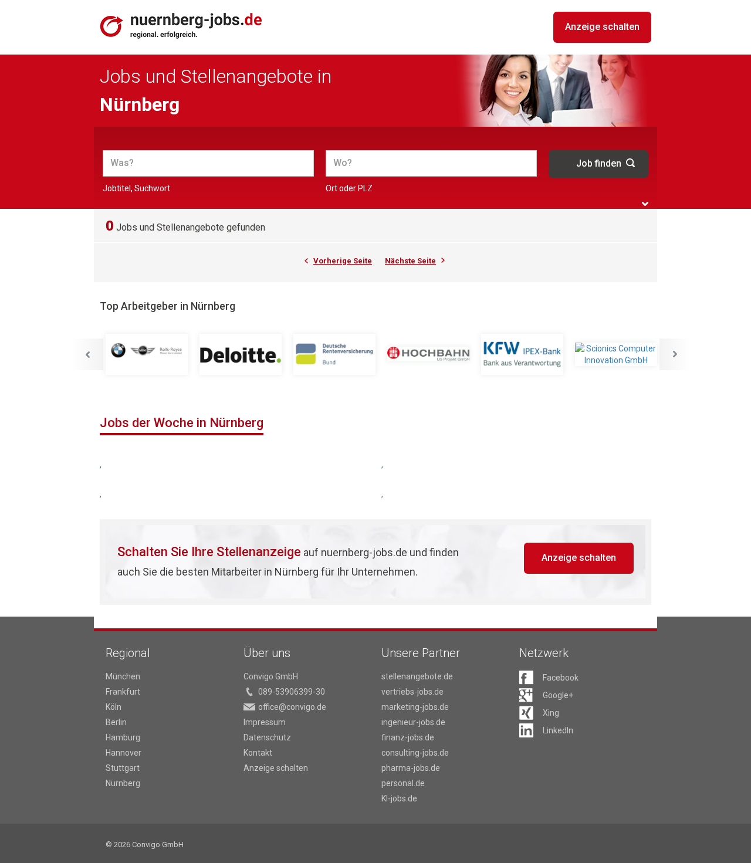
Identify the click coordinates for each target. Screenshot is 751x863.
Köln (113, 707)
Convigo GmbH (270, 676)
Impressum (264, 722)
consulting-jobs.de (415, 752)
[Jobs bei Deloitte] (241, 354)
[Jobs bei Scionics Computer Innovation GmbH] (616, 354)
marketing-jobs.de (415, 707)
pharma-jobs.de (410, 768)
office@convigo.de (292, 707)
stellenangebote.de (417, 676)
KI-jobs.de (399, 798)
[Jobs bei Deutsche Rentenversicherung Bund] (334, 354)
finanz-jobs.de (407, 737)
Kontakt (257, 752)
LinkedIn (558, 730)
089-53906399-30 (291, 691)
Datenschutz (267, 737)
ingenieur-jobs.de (413, 722)
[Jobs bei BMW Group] (147, 354)
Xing (551, 713)
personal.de (403, 783)
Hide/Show (645, 204)
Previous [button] (87, 354)
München (123, 676)
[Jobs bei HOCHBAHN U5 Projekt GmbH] (428, 354)
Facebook (561, 677)
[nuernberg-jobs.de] (181, 25)
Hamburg (123, 737)
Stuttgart (123, 768)
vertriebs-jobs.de (412, 691)
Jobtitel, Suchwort (136, 188)
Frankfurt (123, 691)
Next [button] (675, 354)
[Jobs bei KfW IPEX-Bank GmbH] (522, 354)
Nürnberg (123, 783)
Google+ (558, 695)
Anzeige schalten (602, 26)
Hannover (123, 752)
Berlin (116, 722)
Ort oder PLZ (349, 188)
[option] (147, 354)
